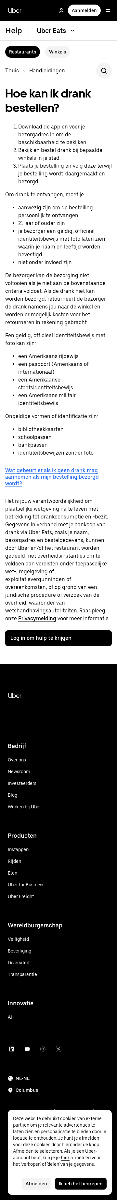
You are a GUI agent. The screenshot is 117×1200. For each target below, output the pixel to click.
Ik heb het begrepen (81, 1183)
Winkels (57, 51)
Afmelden (36, 1183)
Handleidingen (47, 71)
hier (65, 1157)
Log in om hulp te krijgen (41, 638)
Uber (14, 10)
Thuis (12, 71)
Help (13, 30)
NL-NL (23, 1078)
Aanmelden (84, 10)
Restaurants (22, 51)
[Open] (108, 10)
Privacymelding (37, 618)
